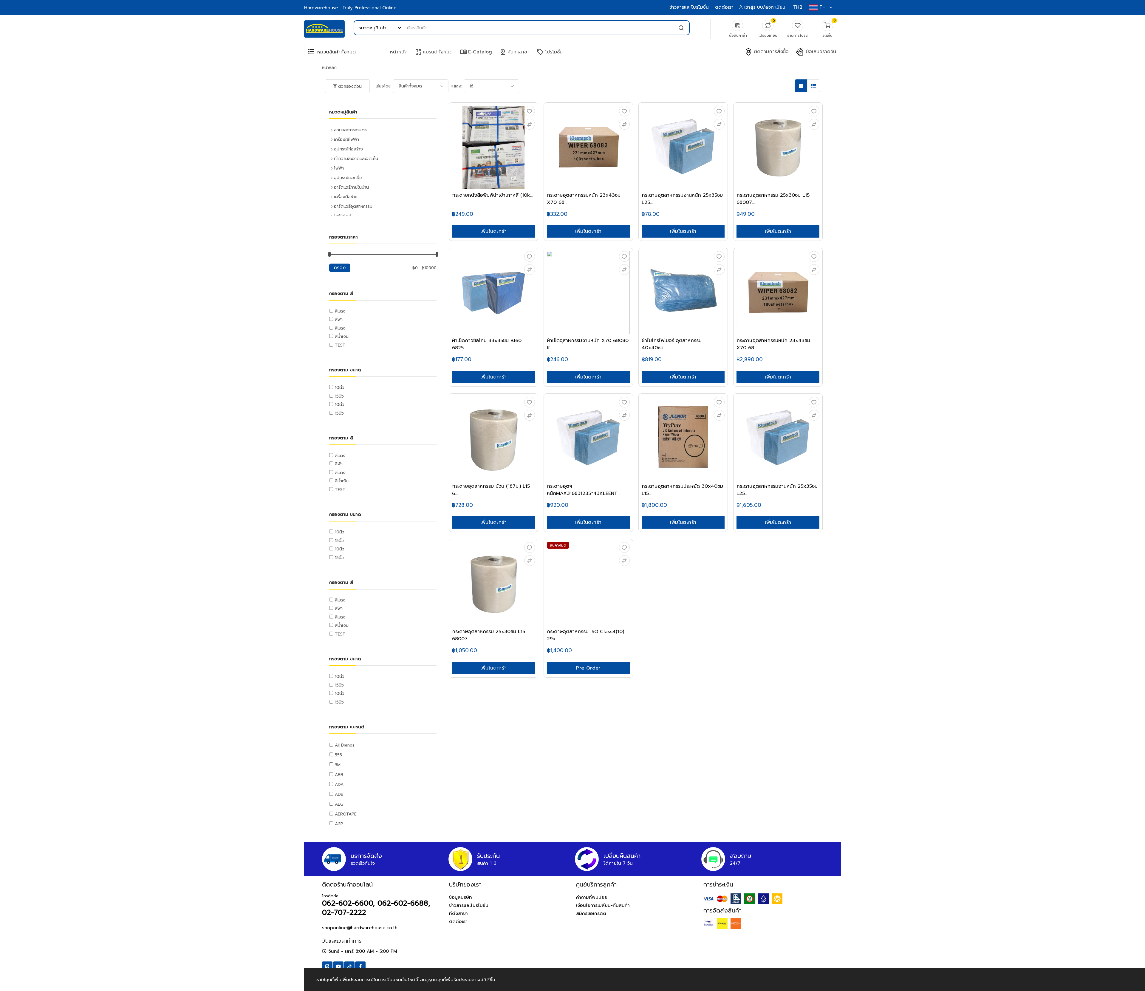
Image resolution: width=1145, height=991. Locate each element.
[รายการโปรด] (529, 111)
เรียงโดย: (384, 86)
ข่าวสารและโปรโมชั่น (689, 7)
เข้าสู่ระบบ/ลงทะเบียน (764, 7)
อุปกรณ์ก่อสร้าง (348, 149)
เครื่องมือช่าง (346, 197)
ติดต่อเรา (724, 7)
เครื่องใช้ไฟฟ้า (346, 139)
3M (338, 765)
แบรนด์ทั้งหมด (434, 52)
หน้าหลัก (399, 52)
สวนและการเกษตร (350, 130)
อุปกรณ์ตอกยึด (348, 178)
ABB (339, 775)
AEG (339, 804)
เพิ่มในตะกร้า (493, 231)
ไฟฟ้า (339, 168)
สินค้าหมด (558, 545)
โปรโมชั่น (550, 52)
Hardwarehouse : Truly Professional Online (350, 7)
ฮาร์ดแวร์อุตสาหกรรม (353, 206)
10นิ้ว (339, 387)
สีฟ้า (339, 319)
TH (822, 7)
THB (797, 7)
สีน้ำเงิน (342, 336)
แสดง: (456, 86)
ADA (339, 784)
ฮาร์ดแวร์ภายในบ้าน (351, 187)
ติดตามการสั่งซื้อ (770, 52)
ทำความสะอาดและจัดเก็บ (356, 159)
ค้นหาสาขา (514, 52)
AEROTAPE (346, 814)
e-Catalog (476, 52)
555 (338, 755)
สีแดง (340, 311)
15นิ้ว (339, 396)
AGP (339, 824)
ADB (339, 794)
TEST (340, 345)
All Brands (345, 745)
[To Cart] (529, 124)
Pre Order (588, 668)
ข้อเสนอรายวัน (820, 52)
